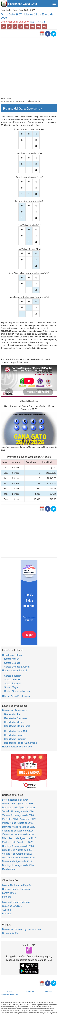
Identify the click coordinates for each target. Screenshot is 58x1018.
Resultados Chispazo (14, 718)
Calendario (29, 991)
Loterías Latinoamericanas (16, 902)
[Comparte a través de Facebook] (48, 33)
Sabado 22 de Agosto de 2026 (18, 811)
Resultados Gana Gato (22, 4)
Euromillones (9, 892)
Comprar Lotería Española (16, 889)
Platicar (48, 991)
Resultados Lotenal (12, 655)
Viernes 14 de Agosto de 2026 (18, 834)
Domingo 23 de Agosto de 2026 (18, 807)
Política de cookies (9, 994)
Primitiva (6, 913)
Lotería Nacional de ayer (15, 799)
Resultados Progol (13, 735)
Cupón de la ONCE (12, 905)
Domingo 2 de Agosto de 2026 (18, 865)
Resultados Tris (11, 714)
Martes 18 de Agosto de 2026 (17, 822)
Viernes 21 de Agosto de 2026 (18, 815)
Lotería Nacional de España (16, 885)
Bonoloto (6, 896)
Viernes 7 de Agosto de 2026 (17, 853)
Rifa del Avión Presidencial (16, 696)
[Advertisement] (29, 68)
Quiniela (6, 909)
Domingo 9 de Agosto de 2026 (18, 846)
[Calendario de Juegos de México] (42, 33)
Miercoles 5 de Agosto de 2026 (18, 857)
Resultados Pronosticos (14, 710)
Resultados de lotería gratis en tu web (22, 929)
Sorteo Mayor (10, 658)
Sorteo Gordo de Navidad (16, 691)
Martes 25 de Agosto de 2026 (17, 803)
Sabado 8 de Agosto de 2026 (17, 849)
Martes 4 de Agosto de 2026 (17, 861)
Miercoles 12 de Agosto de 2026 (19, 838)
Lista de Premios (37, 22)
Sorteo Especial (11, 683)
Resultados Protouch (14, 739)
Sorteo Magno (10, 687)
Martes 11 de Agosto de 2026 (17, 842)
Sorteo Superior (11, 675)
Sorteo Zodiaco (11, 662)
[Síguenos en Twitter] (54, 33)
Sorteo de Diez (11, 679)
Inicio (9, 991)
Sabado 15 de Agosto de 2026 (18, 830)
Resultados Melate (13, 722)
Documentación (10, 933)
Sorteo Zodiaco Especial (16, 666)
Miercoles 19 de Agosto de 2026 (19, 819)
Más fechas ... (9, 869)
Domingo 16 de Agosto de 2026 (18, 826)
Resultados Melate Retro (16, 725)
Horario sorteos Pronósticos (17, 746)
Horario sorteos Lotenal (14, 670)
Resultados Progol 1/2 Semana (19, 742)
